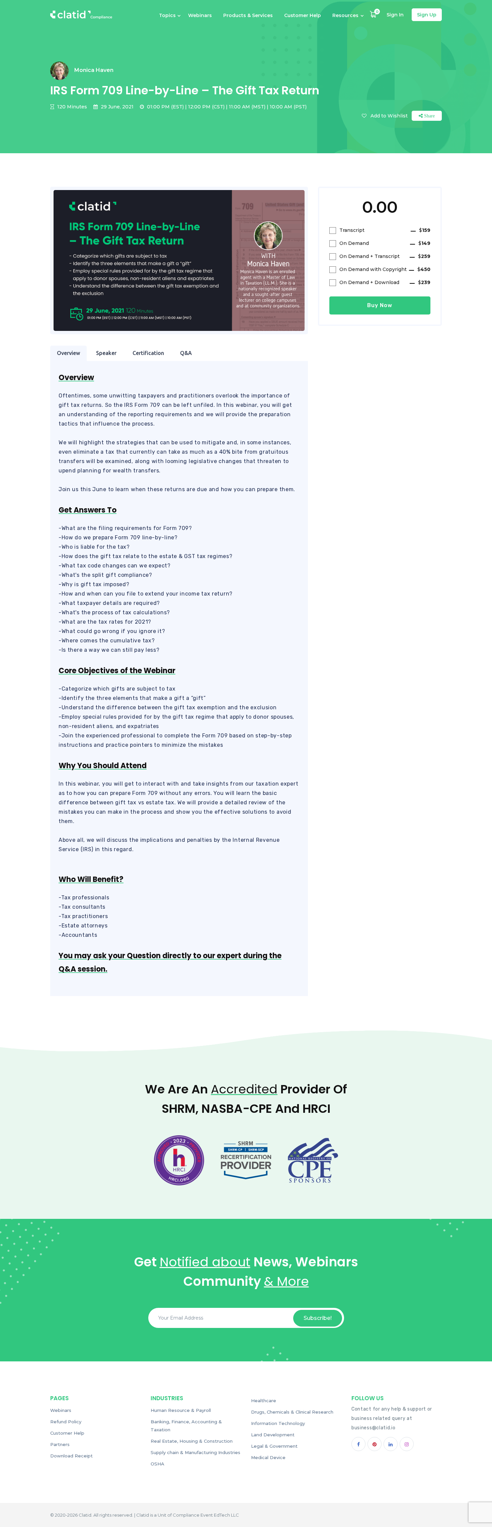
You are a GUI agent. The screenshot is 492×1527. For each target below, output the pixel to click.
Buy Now (379, 305)
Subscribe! (318, 1318)
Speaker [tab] (106, 353)
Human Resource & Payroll (181, 1410)
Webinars (200, 15)
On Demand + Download (384, 282)
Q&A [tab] (186, 353)
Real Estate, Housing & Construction (192, 1441)
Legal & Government (274, 1446)
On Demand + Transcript (384, 256)
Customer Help (302, 15)
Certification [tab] (148, 353)
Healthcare (263, 1400)
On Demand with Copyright (384, 269)
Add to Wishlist (389, 116)
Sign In (395, 15)
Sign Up (426, 15)
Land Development (273, 1434)
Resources (345, 15)
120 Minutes (71, 107)
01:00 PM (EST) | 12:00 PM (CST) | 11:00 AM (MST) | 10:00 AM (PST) (226, 107)
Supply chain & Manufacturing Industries (195, 1452)
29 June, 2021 (116, 107)
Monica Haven (93, 70)
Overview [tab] (68, 353)
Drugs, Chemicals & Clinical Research (292, 1412)
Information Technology (278, 1423)
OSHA (157, 1463)
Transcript (384, 230)
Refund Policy (65, 1421)
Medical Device (268, 1457)
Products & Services (248, 15)
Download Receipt (71, 1455)
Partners (60, 1444)
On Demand (384, 243)
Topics (167, 15)
